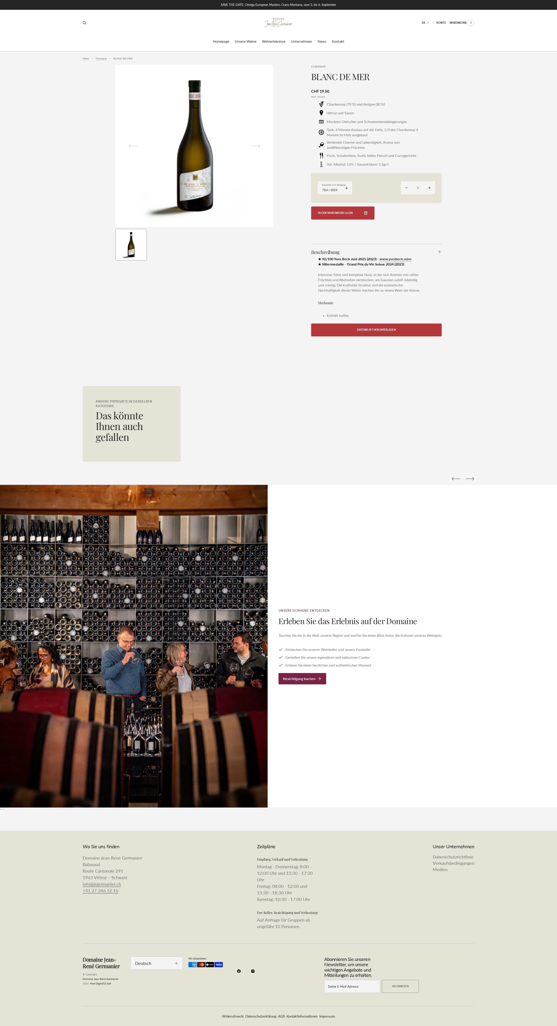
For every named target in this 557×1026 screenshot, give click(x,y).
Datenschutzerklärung (260, 1016)
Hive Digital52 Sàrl (100, 983)
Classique (101, 58)
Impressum (327, 1016)
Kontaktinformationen (302, 1016)
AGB (281, 1016)
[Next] (470, 478)
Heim (86, 58)
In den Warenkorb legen (335, 213)
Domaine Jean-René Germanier (100, 979)
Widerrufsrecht (233, 1016)
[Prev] (456, 478)
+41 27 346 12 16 (100, 890)
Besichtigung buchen (299, 679)
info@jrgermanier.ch (102, 884)
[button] (84, 22)
